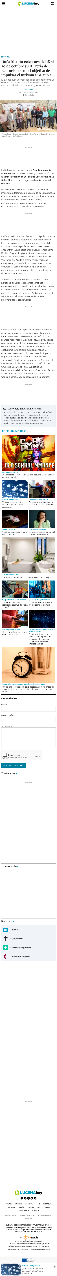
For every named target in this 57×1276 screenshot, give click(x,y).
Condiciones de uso (27, 1215)
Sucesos (18, 1204)
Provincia (5, 57)
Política (9, 1204)
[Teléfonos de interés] (28, 956)
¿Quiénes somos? (11, 1215)
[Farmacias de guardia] (28, 947)
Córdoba (30, 1207)
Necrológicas (23, 1211)
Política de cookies (45, 1215)
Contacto (28, 1219)
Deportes (11, 1207)
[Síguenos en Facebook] (22, 1198)
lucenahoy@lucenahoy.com (39, 1249)
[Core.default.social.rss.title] (35, 1198)
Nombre (4, 705)
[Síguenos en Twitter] (25, 1198)
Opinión (21, 1207)
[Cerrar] (54, 1266)
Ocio (38, 1204)
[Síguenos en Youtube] (31, 1198)
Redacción (29, 90)
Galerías (35, 1211)
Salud (39, 1207)
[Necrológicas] (28, 938)
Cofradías (47, 1204)
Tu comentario (6, 726)
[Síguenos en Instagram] (28, 1198)
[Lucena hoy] (28, 1194)
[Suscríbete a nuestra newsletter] (28, 416)
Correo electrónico (8, 715)
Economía (29, 1204)
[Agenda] (28, 929)
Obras (47, 1207)
